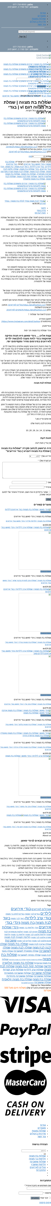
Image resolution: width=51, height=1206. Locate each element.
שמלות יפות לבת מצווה (27, 177)
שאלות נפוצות (39, 19)
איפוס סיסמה (45, 1203)
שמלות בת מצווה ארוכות (34, 959)
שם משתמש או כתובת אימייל (37, 1186)
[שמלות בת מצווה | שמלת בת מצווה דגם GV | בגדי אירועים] (23, 126)
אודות (43, 13)
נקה (30, 156)
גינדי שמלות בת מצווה (29, 169)
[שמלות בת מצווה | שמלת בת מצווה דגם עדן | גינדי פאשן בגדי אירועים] (29, 815)
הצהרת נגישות (40, 1144)
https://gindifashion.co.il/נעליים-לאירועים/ (27, 152)
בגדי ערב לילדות (37, 167)
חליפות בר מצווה (18, 935)
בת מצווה (9, 167)
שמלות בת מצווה (28, 174)
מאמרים (42, 16)
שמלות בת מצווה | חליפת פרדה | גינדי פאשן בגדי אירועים (28, 521)
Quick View (45, 512)
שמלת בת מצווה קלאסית (34, 179)
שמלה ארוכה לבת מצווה (40, 944)
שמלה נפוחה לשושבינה (29, 955)
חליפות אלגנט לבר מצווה (35, 935)
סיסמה (47, 1193)
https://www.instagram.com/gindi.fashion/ (20, 321)
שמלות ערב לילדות (34, 970)
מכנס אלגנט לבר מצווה (41, 941)
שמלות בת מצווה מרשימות (17, 959)
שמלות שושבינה (41, 973)
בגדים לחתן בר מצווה (15, 914)
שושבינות (10, 940)
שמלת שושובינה (42, 982)
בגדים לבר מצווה (32, 914)
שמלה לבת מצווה (37, 172)
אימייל (47, 487)
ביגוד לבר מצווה (18, 919)
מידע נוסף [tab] (41, 211)
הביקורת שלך (44, 461)
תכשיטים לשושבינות (27, 982)
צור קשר (41, 24)
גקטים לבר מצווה (30, 932)
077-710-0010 (19, 5)
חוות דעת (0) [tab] (40, 213)
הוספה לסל (46, 159)
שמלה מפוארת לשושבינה (25, 951)
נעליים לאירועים (38, 1167)
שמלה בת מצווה (17, 944)
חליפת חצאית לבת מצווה (17, 937)
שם (49, 482)
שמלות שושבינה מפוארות (17, 973)
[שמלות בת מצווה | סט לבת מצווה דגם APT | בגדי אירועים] (23, 121)
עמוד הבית (46, 96)
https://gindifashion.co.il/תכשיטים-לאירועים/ (26, 310)
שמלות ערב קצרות (13, 969)
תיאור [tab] (43, 208)
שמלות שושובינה (42, 976)
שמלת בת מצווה (42, 979)
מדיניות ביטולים (38, 22)
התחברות (35, 1198)
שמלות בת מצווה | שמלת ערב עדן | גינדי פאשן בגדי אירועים (27, 704)
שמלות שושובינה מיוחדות (20, 976)
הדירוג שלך (45, 456)
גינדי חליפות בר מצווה (28, 928)
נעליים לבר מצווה (24, 941)
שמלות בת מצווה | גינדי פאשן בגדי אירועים (21, 96)
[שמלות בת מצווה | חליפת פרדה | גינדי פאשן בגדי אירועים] (28, 509)
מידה (48, 156)
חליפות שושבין (38, 1164)
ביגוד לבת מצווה (22, 167)
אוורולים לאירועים (41, 909)
